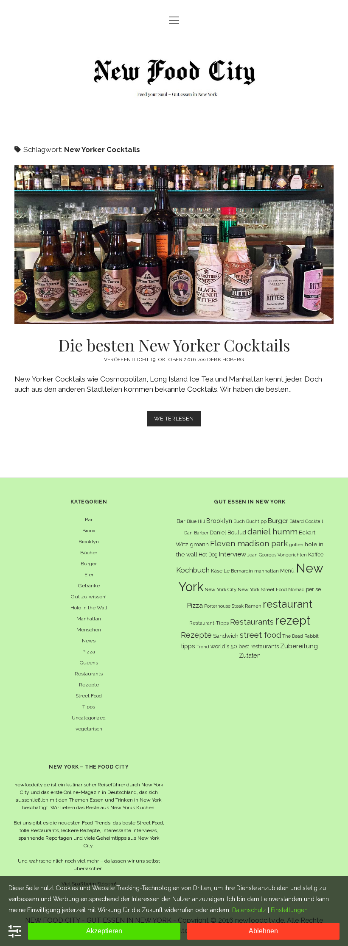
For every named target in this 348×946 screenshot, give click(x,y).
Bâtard (296, 521)
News (88, 641)
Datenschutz (249, 910)
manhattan (266, 571)
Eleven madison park (249, 543)
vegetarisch (89, 729)
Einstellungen (289, 910)
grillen (296, 545)
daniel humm (272, 531)
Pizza (88, 652)
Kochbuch (193, 570)
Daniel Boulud (228, 532)
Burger (89, 564)
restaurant (287, 604)
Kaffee (315, 554)
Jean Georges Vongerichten (277, 554)
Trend (202, 646)
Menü (287, 570)
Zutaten (250, 655)
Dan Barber (196, 532)
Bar (89, 520)
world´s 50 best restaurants (244, 646)
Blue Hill (196, 521)
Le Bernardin (238, 571)
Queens (89, 663)
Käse (216, 571)
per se (313, 589)
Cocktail (314, 521)
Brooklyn (89, 542)
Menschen (88, 630)
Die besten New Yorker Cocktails (174, 244)
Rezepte (89, 685)
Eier (88, 575)
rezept (292, 620)
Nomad (296, 589)
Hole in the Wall (88, 608)
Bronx (88, 531)
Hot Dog (208, 554)
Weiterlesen (177, 420)
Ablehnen (263, 931)
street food (260, 635)
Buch (239, 521)
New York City (220, 589)
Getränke (89, 586)
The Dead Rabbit (300, 636)
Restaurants (89, 674)
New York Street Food (262, 589)
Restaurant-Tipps (209, 623)
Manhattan (88, 619)
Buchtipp (256, 521)
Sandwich (226, 636)
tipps (188, 646)
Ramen (253, 606)
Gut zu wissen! (89, 597)
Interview (232, 554)
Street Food (89, 696)
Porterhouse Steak (224, 606)
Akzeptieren (104, 931)
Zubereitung (299, 646)
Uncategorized (89, 718)
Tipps (88, 707)
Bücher (88, 553)
